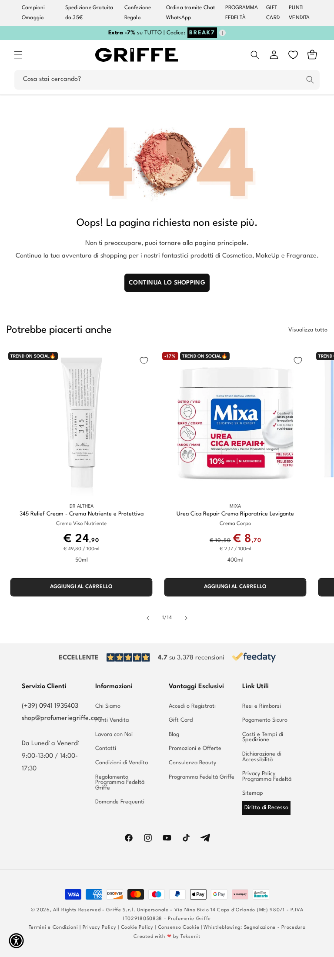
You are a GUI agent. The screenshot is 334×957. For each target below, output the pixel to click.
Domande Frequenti (119, 802)
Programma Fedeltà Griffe (201, 777)
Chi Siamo (107, 706)
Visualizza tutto (307, 330)
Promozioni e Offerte (195, 748)
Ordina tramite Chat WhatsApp (190, 12)
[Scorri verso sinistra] (147, 618)
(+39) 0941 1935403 (50, 706)
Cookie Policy (137, 927)
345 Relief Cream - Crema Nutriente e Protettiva (82, 514)
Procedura (293, 927)
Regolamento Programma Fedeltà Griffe (119, 782)
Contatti (105, 748)
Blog (174, 734)
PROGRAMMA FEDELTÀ (241, 12)
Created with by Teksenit (167, 936)
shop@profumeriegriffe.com (62, 718)
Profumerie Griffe (189, 919)
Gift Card (181, 720)
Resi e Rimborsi (261, 706)
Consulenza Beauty (192, 763)
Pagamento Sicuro (264, 720)
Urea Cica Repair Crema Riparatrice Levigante (235, 514)
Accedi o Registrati (192, 706)
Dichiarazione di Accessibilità (261, 757)
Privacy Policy (100, 927)
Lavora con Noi (114, 734)
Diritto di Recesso (266, 807)
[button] (18, 54)
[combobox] (167, 80)
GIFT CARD (273, 12)
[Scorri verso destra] (186, 618)
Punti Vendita (112, 720)
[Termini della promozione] (222, 33)
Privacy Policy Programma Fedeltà (266, 776)
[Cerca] (310, 79)
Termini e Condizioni (53, 927)
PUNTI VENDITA (299, 12)
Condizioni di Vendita (121, 763)
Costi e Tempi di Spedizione (262, 737)
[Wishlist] (293, 54)
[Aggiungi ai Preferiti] (144, 360)
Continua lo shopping (167, 283)
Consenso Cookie (179, 927)
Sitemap (252, 793)
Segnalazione (260, 927)
